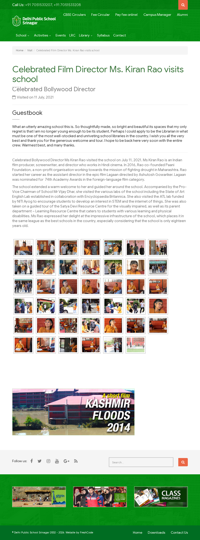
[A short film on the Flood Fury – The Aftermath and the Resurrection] (73, 411)
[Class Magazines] (161, 499)
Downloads (156, 532)
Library (84, 35)
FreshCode (86, 532)
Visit (29, 50)
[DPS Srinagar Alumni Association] (100, 499)
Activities (41, 35)
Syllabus (103, 35)
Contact (119, 35)
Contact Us (179, 532)
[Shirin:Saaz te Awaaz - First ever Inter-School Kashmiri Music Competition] (39, 499)
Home (19, 50)
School (21, 35)
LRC (72, 35)
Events (61, 35)
